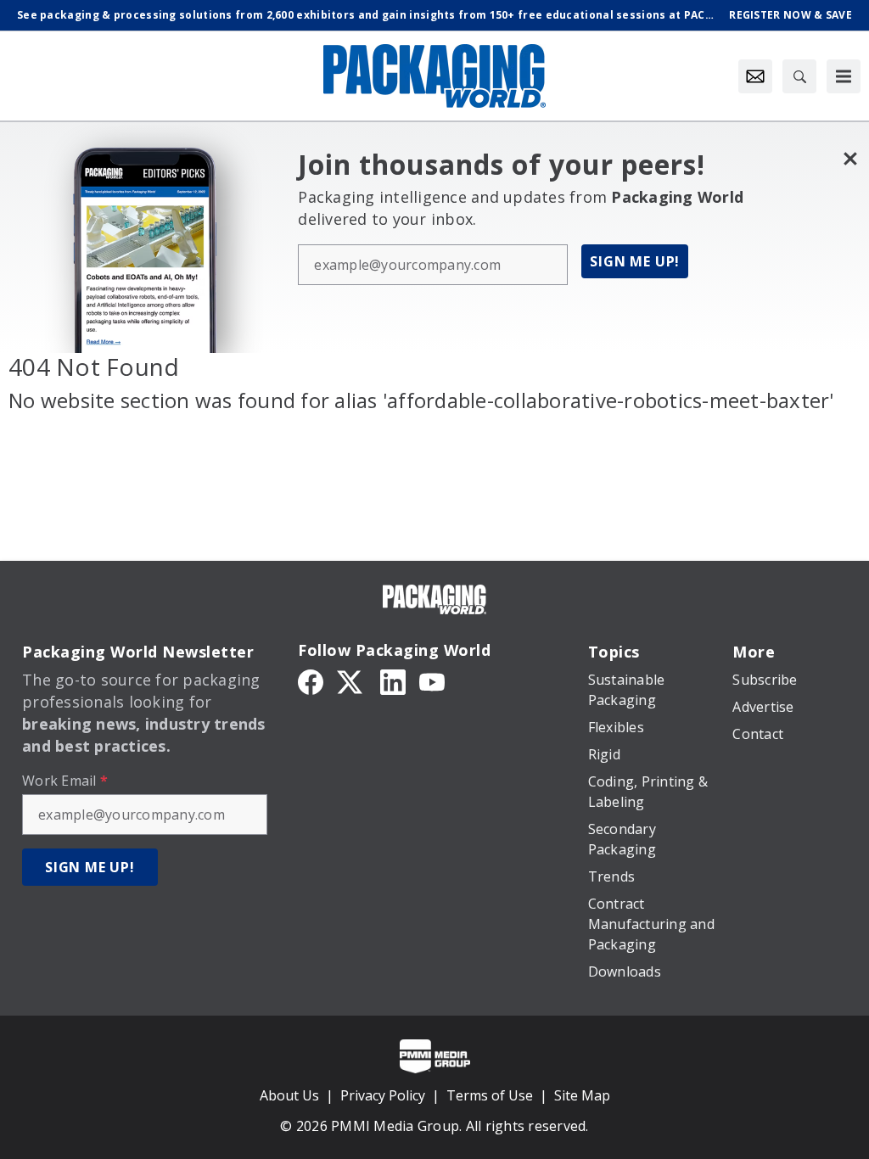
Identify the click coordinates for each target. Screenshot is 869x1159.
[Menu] (844, 76)
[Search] (799, 76)
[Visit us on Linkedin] (393, 680)
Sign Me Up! (635, 261)
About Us (289, 1095)
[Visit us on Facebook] (310, 680)
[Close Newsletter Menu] (850, 158)
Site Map (582, 1095)
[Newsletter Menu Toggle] (755, 76)
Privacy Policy (382, 1095)
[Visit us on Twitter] (351, 680)
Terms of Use (489, 1095)
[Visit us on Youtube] (432, 680)
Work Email (65, 780)
